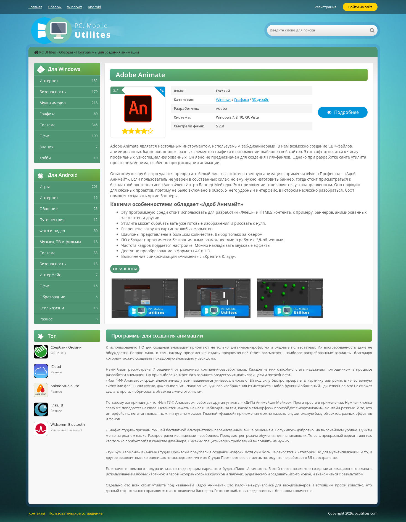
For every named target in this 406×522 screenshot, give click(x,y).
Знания (46, 146)
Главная (35, 6)
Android (94, 6)
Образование (52, 296)
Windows (74, 6)
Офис (44, 135)
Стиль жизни (51, 307)
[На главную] (83, 30)
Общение (48, 208)
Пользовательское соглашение (75, 513)
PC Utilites (47, 52)
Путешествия (52, 219)
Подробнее (346, 112)
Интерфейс (50, 274)
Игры (44, 186)
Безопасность (52, 91)
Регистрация (325, 6)
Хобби (45, 157)
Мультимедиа (52, 102)
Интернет (48, 80)
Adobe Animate (140, 74)
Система (47, 124)
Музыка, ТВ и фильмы (60, 241)
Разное (46, 319)
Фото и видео (52, 230)
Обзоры (55, 6)
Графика (241, 99)
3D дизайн (260, 99)
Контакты (36, 513)
